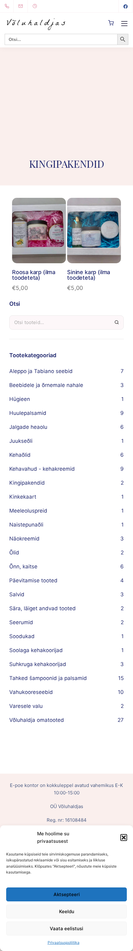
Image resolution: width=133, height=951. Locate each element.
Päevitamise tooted (33, 580)
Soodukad (22, 636)
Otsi (117, 322)
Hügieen (19, 399)
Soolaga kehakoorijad (36, 650)
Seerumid (21, 622)
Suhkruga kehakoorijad (37, 664)
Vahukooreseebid (31, 692)
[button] (124, 837)
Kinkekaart (22, 497)
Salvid (16, 594)
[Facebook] (125, 6)
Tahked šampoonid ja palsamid (48, 678)
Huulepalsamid (27, 413)
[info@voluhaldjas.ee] (24, 6)
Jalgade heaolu (28, 427)
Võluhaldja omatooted (36, 720)
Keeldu (66, 911)
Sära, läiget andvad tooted (42, 608)
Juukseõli (20, 441)
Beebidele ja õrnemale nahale (46, 385)
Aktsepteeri (67, 894)
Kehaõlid (20, 455)
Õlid (14, 552)
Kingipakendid (27, 483)
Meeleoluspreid (28, 511)
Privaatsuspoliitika (63, 942)
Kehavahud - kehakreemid (42, 469)
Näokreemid (24, 538)
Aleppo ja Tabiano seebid (41, 371)
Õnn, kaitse (23, 566)
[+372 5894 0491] (8, 6)
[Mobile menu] (124, 23)
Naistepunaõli (26, 525)
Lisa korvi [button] (39, 238)
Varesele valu (26, 706)
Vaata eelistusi (66, 928)
